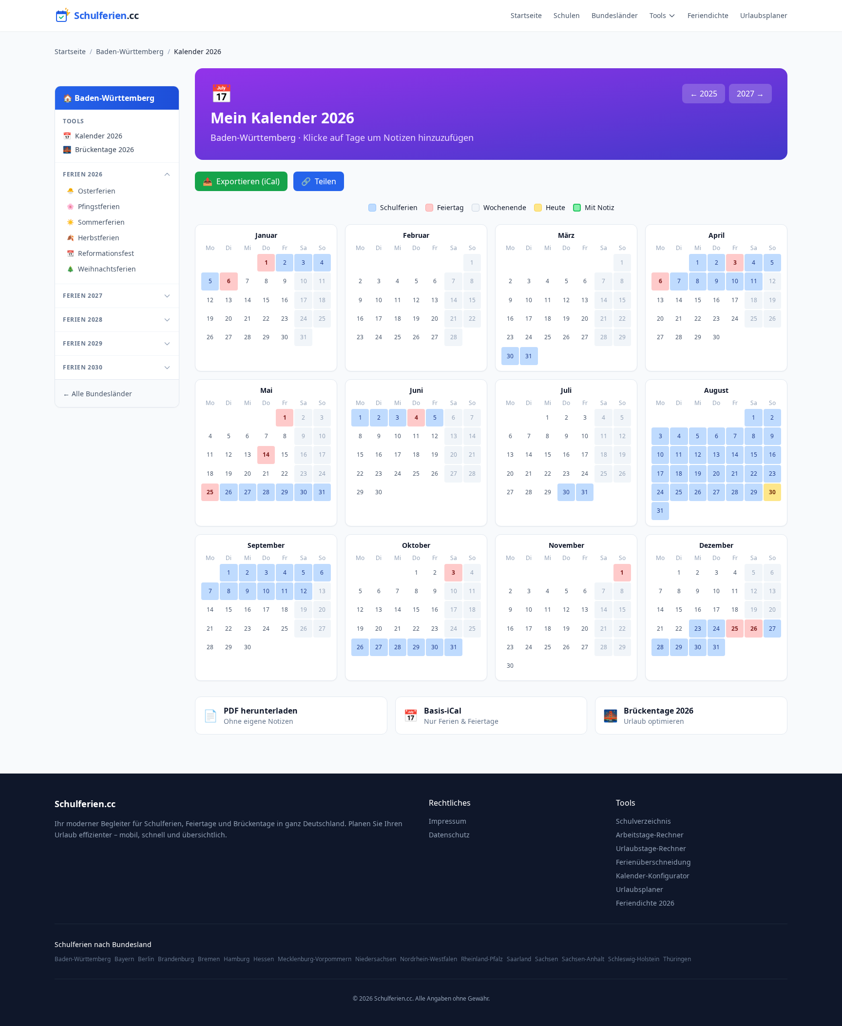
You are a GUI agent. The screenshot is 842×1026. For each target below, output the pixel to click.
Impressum (447, 821)
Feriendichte (708, 15)
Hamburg (236, 959)
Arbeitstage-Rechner (650, 834)
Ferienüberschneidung (653, 862)
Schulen (567, 15)
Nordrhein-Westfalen (428, 959)
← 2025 (703, 93)
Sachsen (546, 959)
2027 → (750, 93)
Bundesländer (615, 15)
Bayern (124, 959)
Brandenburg (176, 959)
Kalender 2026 (92, 135)
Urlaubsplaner (763, 15)
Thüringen (677, 959)
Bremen (209, 959)
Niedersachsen (375, 959)
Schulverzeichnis (643, 821)
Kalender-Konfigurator (652, 875)
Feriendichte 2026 (645, 903)
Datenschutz (449, 834)
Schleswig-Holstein (633, 959)
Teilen (318, 181)
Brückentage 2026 (98, 149)
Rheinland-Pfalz (482, 959)
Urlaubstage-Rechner (651, 848)
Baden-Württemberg (130, 51)
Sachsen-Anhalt (583, 959)
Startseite (526, 15)
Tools (658, 15)
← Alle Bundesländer (97, 393)
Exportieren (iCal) (241, 181)
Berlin (146, 959)
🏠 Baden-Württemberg (108, 98)
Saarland (519, 959)
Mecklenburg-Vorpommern (314, 959)
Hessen (263, 959)
